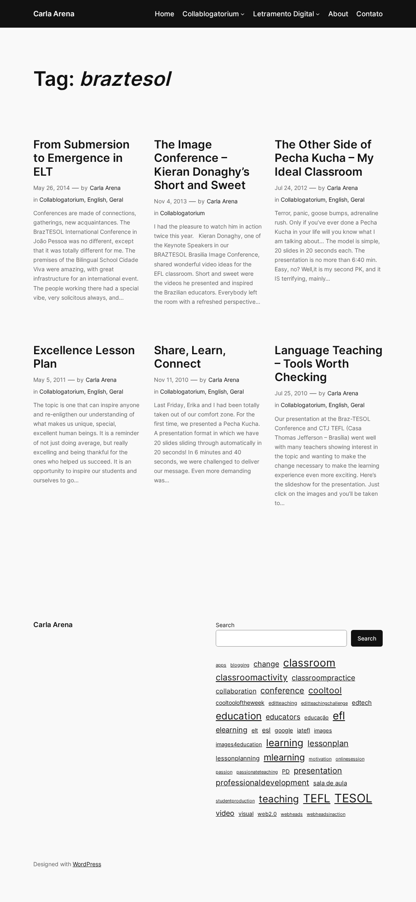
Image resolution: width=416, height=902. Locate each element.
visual (246, 813)
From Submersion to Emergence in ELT (81, 158)
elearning (231, 729)
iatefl (303, 730)
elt (254, 730)
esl (266, 730)
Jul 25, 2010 (291, 393)
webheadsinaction (326, 814)
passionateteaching (257, 772)
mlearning (284, 757)
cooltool (325, 690)
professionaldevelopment (262, 782)
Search (225, 624)
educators (283, 716)
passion (224, 772)
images (323, 730)
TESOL (353, 798)
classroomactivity (252, 677)
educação (316, 717)
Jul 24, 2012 (291, 187)
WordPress (87, 864)
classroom (309, 662)
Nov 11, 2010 (171, 379)
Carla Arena (53, 13)
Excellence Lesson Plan (84, 357)
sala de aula (330, 783)
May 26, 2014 (51, 187)
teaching (279, 799)
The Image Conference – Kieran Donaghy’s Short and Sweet (201, 165)
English (96, 199)
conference (282, 690)
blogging (239, 665)
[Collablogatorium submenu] (242, 14)
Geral (116, 199)
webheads (292, 814)
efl (339, 715)
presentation (318, 771)
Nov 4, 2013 (170, 201)
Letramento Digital (283, 14)
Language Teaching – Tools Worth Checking (329, 364)
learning (284, 743)
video (225, 813)
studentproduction (235, 801)
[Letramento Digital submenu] (318, 14)
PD (286, 771)
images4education (239, 744)
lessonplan (328, 743)
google (284, 730)
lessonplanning (238, 758)
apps (221, 665)
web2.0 (267, 813)
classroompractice (323, 677)
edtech (362, 702)
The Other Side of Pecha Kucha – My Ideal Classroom (324, 158)
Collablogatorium (210, 14)
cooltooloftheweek (240, 702)
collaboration (236, 691)
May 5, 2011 (49, 379)
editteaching (283, 703)
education (239, 716)
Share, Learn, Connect (189, 357)
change (266, 663)
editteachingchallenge (324, 703)
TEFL (316, 798)
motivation (320, 759)
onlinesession (350, 759)
